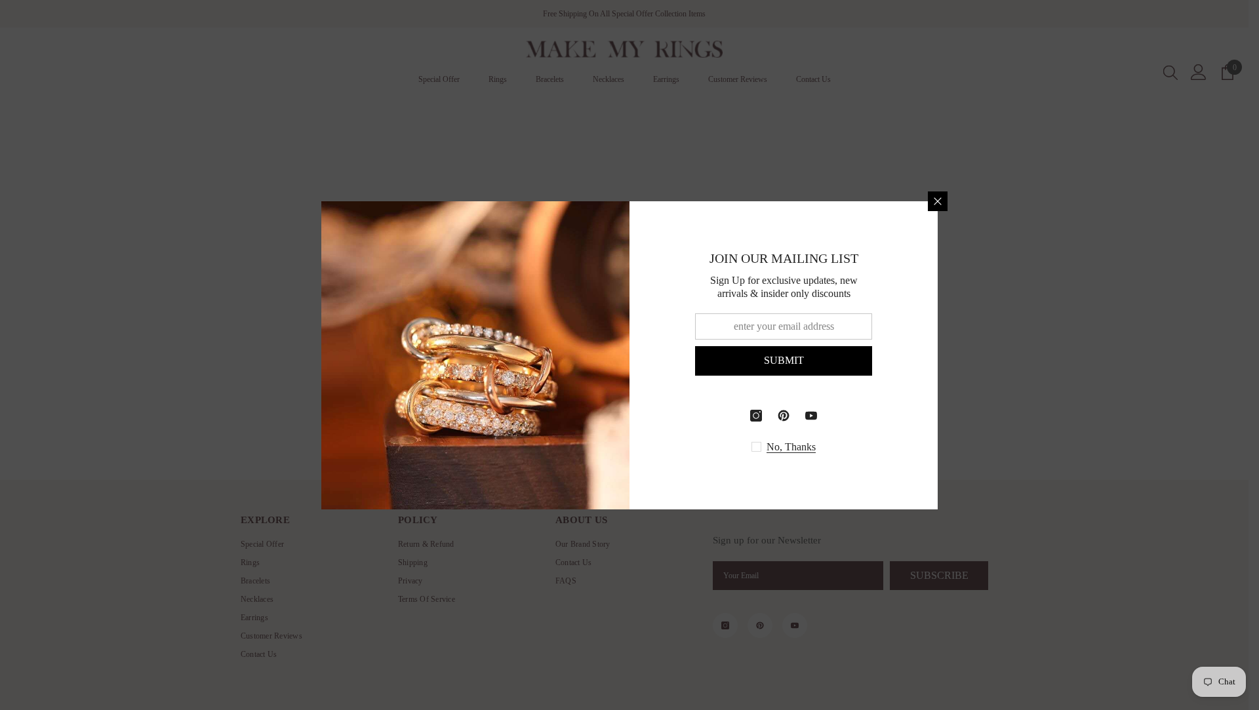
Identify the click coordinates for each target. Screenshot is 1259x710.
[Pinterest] (783, 415)
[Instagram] (756, 415)
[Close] (938, 201)
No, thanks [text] (791, 446)
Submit (784, 360)
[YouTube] (811, 415)
